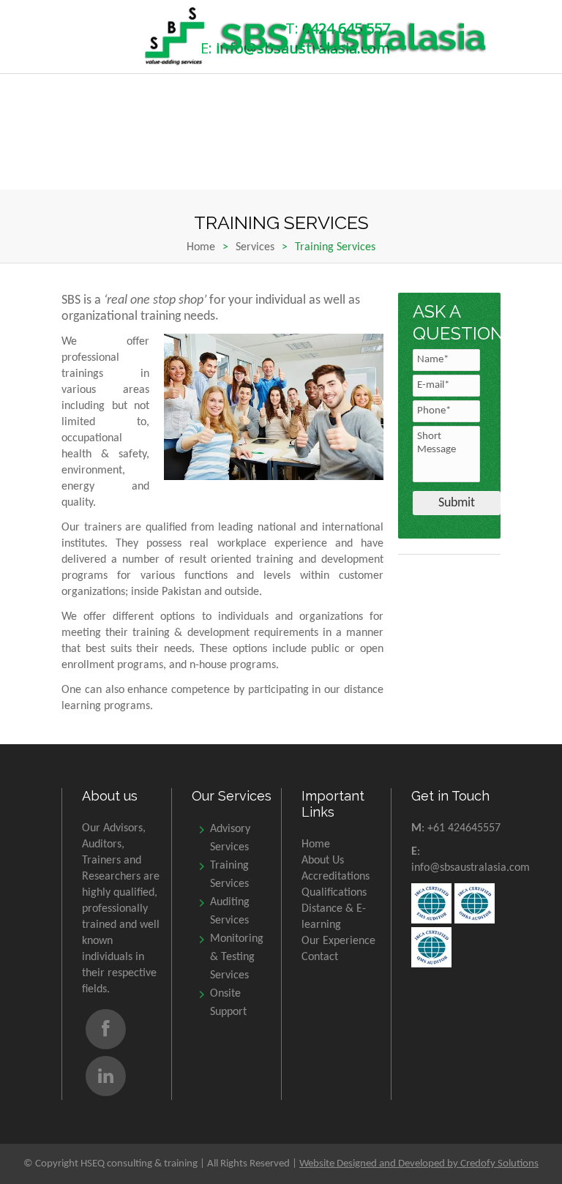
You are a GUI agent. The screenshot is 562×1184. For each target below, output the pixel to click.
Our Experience (338, 941)
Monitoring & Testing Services (236, 957)
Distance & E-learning (333, 917)
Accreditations (335, 877)
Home (201, 247)
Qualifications (334, 893)
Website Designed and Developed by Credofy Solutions (419, 1163)
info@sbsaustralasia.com (470, 868)
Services (255, 247)
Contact (319, 957)
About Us (322, 860)
